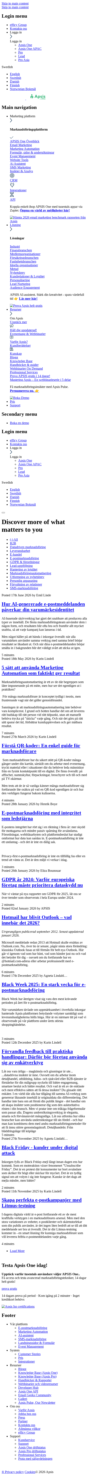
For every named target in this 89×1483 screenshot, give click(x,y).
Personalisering (20, 280)
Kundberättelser (20, 345)
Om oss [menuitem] (15, 1406)
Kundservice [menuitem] (26, 1440)
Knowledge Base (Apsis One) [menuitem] (38, 1372)
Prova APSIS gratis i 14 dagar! (30, 376)
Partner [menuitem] (23, 1421)
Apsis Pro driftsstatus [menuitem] (32, 1451)
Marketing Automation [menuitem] (33, 1331)
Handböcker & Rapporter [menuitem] (35, 1380)
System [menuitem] (14, 1350)
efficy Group (18, 25)
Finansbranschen (21, 250)
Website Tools (19, 160)
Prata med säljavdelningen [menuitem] (35, 1458)
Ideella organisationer (24, 265)
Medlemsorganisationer (25, 254)
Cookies (30, 1472)
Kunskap (16, 353)
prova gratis (9, 1288)
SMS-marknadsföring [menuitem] (32, 1339)
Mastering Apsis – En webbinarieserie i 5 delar (40, 379)
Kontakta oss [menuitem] (26, 1425)
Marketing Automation (25, 148)
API (12, 199)
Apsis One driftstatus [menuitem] (32, 1447)
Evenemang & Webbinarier (28, 334)
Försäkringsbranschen (24, 257)
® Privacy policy (13, 1472)
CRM (13, 180)
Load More (17, 1251)
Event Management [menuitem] (31, 1346)
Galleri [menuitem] (22, 1399)
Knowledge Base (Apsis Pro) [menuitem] (37, 1376)
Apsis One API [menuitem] (28, 1391)
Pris (12, 401)
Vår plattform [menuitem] (19, 1324)
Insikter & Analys (21, 171)
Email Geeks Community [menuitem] (34, 1395)
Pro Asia (23, 60)
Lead (21, 56)
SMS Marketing (20, 167)
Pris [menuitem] (20, 1358)
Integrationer (18, 190)
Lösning (15, 225)
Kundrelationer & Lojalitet (27, 276)
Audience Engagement (25, 287)
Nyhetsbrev (17, 272)
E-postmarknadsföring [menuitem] (32, 1328)
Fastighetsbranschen (23, 261)
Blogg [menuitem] (22, 1369)
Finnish (15, 85)
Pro (20, 52)
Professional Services (24, 372)
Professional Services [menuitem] (32, 1455)
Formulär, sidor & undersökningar (32, 152)
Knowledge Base (21, 361)
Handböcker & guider (24, 365)
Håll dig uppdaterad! (23, 330)
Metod (14, 269)
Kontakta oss (18, 28)
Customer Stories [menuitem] (29, 1354)
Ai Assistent (18, 163)
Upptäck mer (18, 322)
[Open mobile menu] (3, 512)
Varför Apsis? (19, 342)
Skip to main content (15, 3)
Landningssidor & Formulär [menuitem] (36, 1343)
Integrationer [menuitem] (26, 1361)
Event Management (22, 156)
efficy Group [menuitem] (26, 1432)
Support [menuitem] (15, 1436)
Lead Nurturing (20, 284)
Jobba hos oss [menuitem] (27, 1414)
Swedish (15, 77)
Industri (15, 246)
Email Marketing (21, 145)
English (15, 74)
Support (15, 405)
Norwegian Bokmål (23, 89)
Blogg (14, 357)
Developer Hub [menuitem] (28, 1387)
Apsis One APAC (30, 48)
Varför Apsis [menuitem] (26, 1410)
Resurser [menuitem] (15, 1365)
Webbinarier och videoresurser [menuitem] (38, 1384)
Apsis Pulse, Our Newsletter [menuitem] (36, 1402)
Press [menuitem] (21, 1417)
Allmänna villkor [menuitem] (29, 1428)
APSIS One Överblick (24, 141)
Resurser (15, 309)
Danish (14, 81)
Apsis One (25, 45)
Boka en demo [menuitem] (19, 423)
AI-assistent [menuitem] (26, 1335)
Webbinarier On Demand (26, 368)
